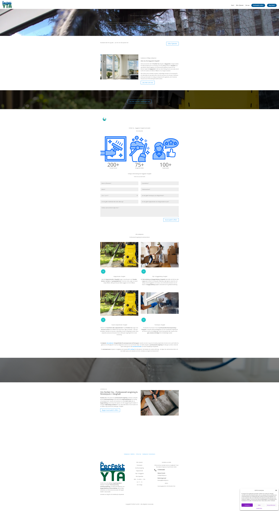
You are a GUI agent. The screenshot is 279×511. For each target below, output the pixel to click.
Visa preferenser (271, 505)
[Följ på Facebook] (101, 497)
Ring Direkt (272, 5)
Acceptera (247, 505)
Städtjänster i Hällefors (129, 454)
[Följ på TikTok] (110, 497)
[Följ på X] (104, 497)
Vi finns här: (138, 454)
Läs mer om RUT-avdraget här (139, 101)
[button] (276, 490)
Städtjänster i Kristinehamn (148, 454)
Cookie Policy (259, 508)
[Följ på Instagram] (107, 497)
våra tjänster (110, 343)
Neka (259, 505)
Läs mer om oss (147, 82)
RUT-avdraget (123, 97)
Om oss (247, 5)
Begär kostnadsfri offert (139, 28)
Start (232, 5)
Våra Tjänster (240, 5)
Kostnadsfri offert (258, 5)
